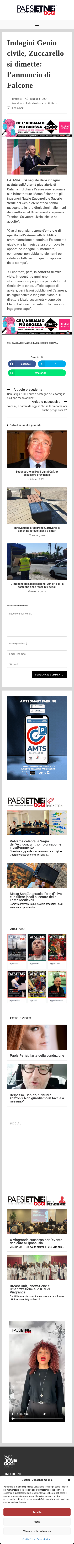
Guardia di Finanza (21, 343)
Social (15, 1123)
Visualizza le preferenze (37, 1531)
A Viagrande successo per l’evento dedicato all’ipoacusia (36, 1241)
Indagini (35, 343)
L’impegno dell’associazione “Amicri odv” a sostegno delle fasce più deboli (37, 585)
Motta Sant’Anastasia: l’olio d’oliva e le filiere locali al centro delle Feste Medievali (36, 897)
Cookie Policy (29, 1539)
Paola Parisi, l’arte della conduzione (37, 1055)
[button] (69, 1480)
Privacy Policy (43, 1539)
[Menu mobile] (37, 24)
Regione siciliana (49, 343)
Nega (37, 1521)
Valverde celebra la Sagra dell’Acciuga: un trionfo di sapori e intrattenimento (35, 844)
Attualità (17, 103)
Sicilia (50, 103)
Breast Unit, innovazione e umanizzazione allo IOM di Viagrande (30, 1289)
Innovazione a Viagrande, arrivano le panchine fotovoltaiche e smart (37, 529)
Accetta (37, 1512)
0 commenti (18, 108)
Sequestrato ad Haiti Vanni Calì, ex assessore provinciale (37, 473)
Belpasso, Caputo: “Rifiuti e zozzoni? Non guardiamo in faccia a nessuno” (37, 1098)
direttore (17, 98)
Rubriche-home (35, 103)
